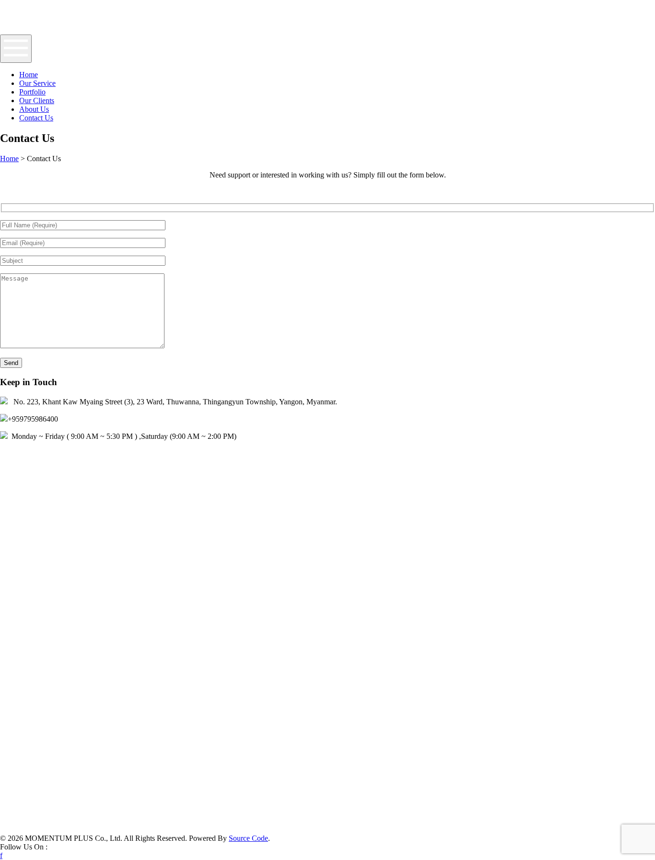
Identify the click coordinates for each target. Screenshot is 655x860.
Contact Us (36, 118)
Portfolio (32, 92)
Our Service (37, 83)
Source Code (248, 838)
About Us (34, 109)
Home (28, 75)
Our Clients (36, 100)
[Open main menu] (16, 49)
